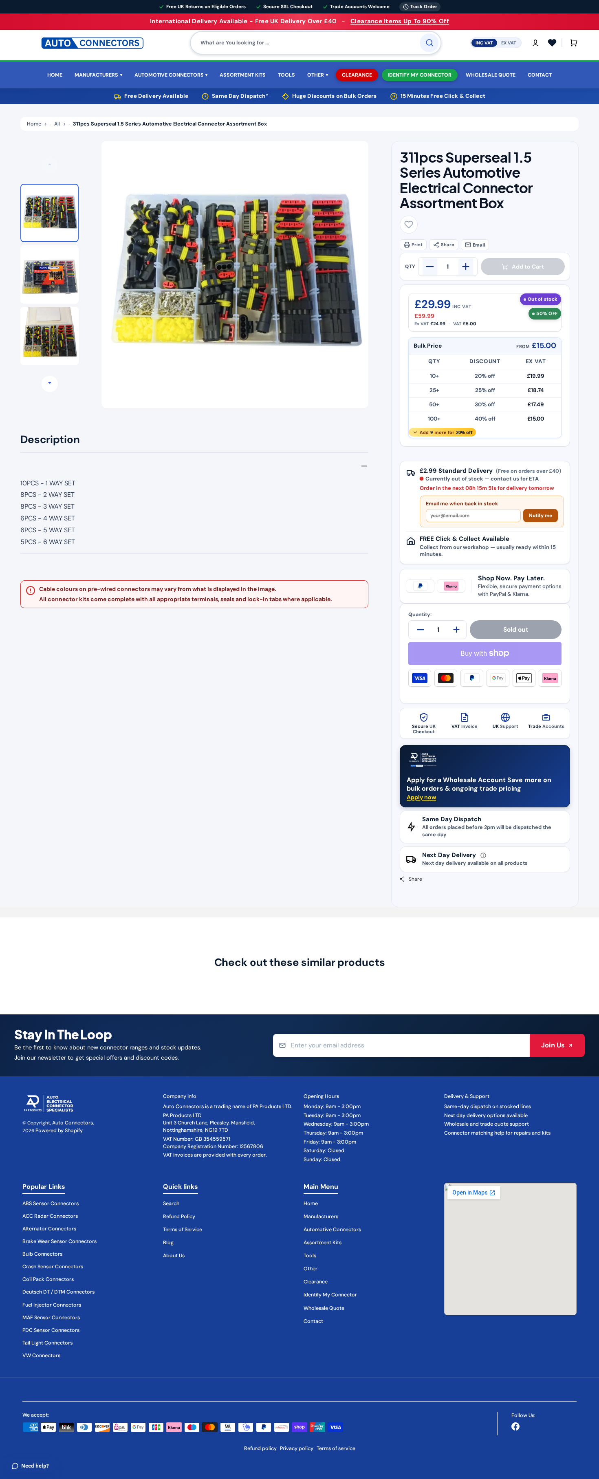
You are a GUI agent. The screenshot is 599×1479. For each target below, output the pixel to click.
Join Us (553, 1045)
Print (417, 244)
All (57, 124)
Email (479, 245)
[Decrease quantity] (430, 266)
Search (171, 1203)
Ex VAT (508, 42)
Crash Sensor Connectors (52, 1266)
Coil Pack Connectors (48, 1279)
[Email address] (401, 1045)
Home (34, 124)
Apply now (421, 797)
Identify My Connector (330, 1295)
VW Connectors (41, 1355)
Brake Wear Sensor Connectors (59, 1241)
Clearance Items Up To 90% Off (399, 21)
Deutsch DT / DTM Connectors (58, 1292)
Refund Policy (179, 1216)
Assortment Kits (322, 1242)
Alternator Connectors (49, 1229)
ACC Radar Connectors (50, 1216)
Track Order (423, 6)
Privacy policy (296, 1448)
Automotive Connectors (332, 1229)
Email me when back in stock (462, 504)
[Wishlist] (552, 42)
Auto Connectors (72, 1123)
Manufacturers (321, 1216)
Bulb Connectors (42, 1254)
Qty (410, 266)
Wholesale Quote (324, 1308)
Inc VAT (484, 42)
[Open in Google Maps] (510, 1249)
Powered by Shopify (59, 1130)
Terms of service (336, 1448)
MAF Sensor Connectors (51, 1317)
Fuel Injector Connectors (51, 1305)
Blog (168, 1242)
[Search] (429, 42)
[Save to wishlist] (409, 225)
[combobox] (315, 43)
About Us (174, 1255)
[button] (535, 43)
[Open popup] (483, 855)
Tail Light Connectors (47, 1343)
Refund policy (260, 1448)
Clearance (316, 1281)
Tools (310, 1255)
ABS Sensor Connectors (50, 1203)
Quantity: (420, 615)
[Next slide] (50, 384)
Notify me (540, 515)
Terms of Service (182, 1229)
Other (310, 1268)
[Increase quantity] (465, 266)
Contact (313, 1321)
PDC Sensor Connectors (50, 1330)
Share (447, 244)
